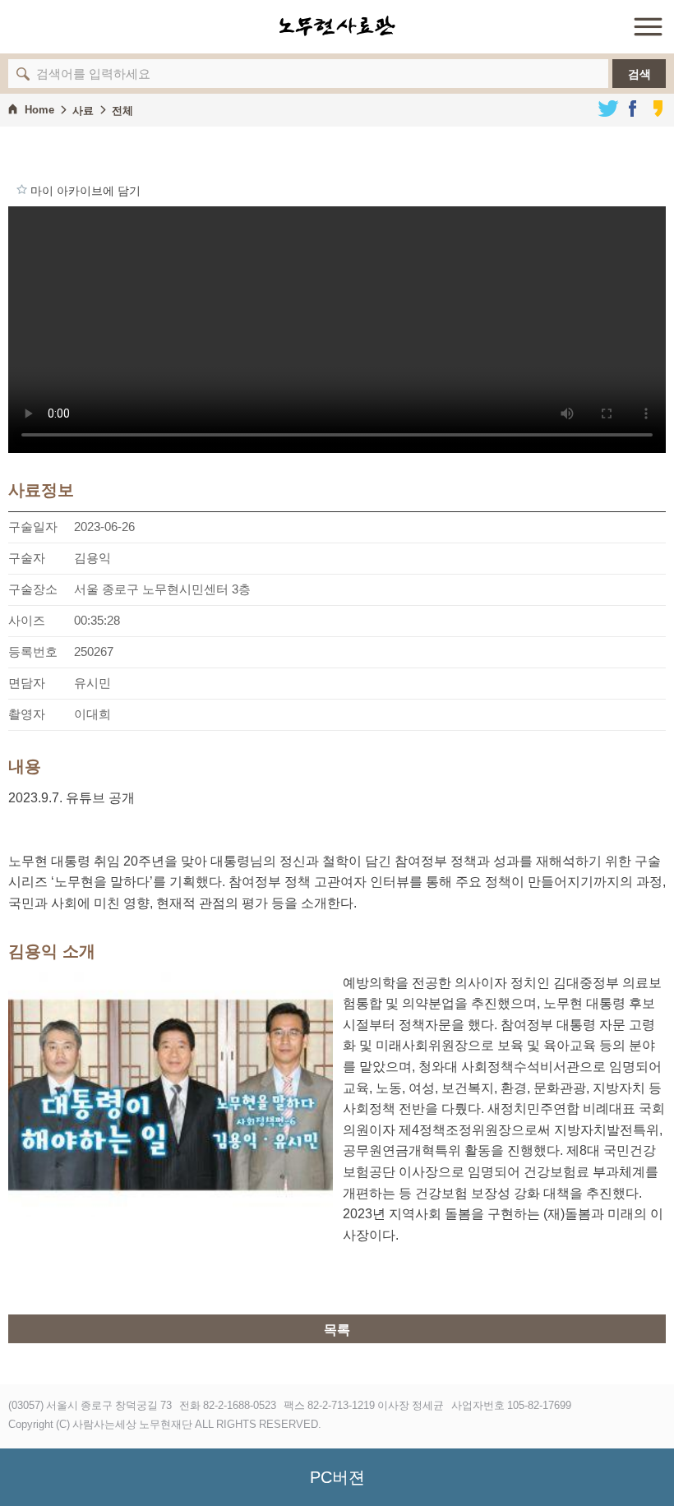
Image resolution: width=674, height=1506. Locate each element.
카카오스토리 (657, 108)
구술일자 (33, 527)
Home (39, 110)
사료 (83, 110)
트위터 (608, 108)
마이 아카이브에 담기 (21, 189)
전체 (122, 110)
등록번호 (33, 651)
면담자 (26, 683)
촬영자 (26, 714)
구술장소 (33, 589)
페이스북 (633, 108)
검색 (639, 74)
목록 (337, 1330)
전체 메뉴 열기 (647, 26)
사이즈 (26, 620)
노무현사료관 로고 (337, 26)
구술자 (26, 558)
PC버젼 (337, 1477)
